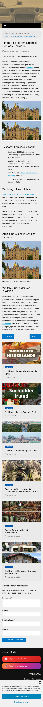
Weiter (34, 336)
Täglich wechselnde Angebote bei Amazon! (19, 194)
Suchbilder (25, 51)
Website (5, 629)
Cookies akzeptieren (21, 696)
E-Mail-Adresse (8, 620)
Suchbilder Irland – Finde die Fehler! (21, 412)
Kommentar (7, 598)
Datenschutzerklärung (32, 679)
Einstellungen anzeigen (21, 702)
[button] (40, 682)
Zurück (9, 336)
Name (5, 610)
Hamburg (29, 68)
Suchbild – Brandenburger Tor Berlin (21, 451)
